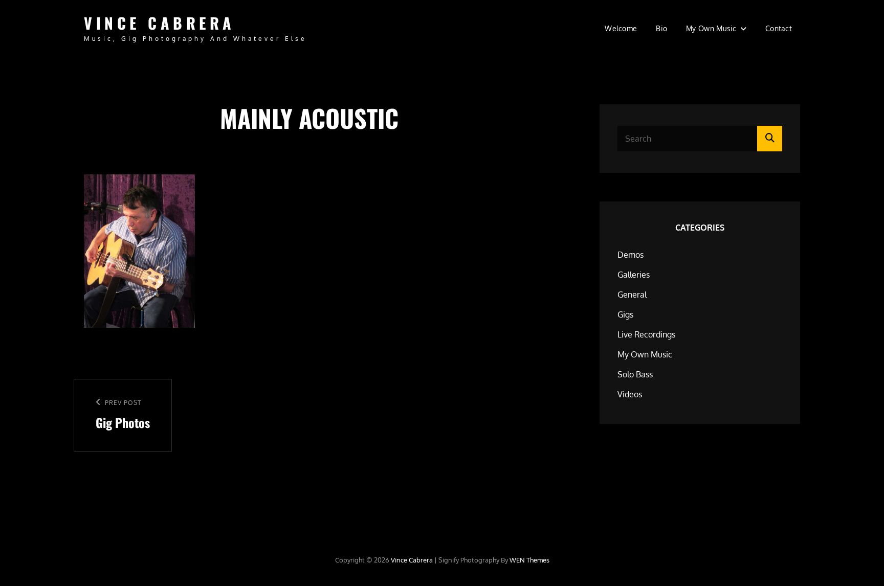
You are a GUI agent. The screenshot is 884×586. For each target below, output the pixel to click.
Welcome (621, 28)
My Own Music (711, 28)
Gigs (625, 314)
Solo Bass (635, 374)
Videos (629, 394)
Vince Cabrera (159, 22)
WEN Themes (529, 560)
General (632, 294)
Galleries (633, 274)
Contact (778, 28)
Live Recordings (646, 334)
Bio (661, 28)
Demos (630, 255)
